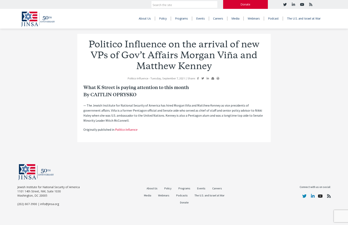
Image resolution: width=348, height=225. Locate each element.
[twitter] (285, 4)
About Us (145, 18)
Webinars (254, 18)
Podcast (273, 18)
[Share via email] (212, 78)
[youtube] (301, 4)
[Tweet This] (202, 78)
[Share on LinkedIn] (208, 78)
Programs (181, 18)
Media (235, 18)
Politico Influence (126, 130)
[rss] (310, 4)
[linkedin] (293, 4)
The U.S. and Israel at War (304, 18)
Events (200, 18)
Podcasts (182, 195)
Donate (245, 4)
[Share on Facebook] (198, 78)
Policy (163, 18)
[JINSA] (38, 18)
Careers (218, 18)
